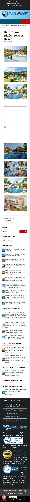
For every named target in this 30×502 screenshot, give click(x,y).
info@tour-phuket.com (15, 3)
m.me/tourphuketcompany (14, 420)
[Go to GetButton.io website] (4, 500)
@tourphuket (13, 413)
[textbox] (14, 240)
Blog (24, 491)
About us (19, 494)
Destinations (13, 491)
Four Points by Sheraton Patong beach (9, 221)
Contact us (11, 494)
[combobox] (14, 240)
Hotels (8, 26)
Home (3, 26)
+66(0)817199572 (15, 2)
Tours (20, 491)
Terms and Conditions (20, 500)
